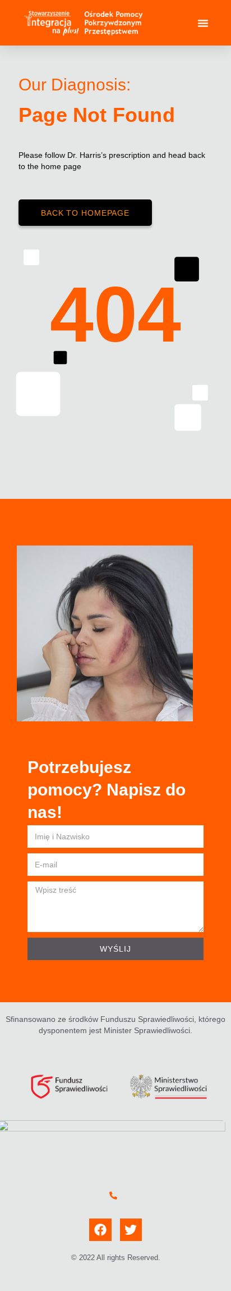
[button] (203, 23)
